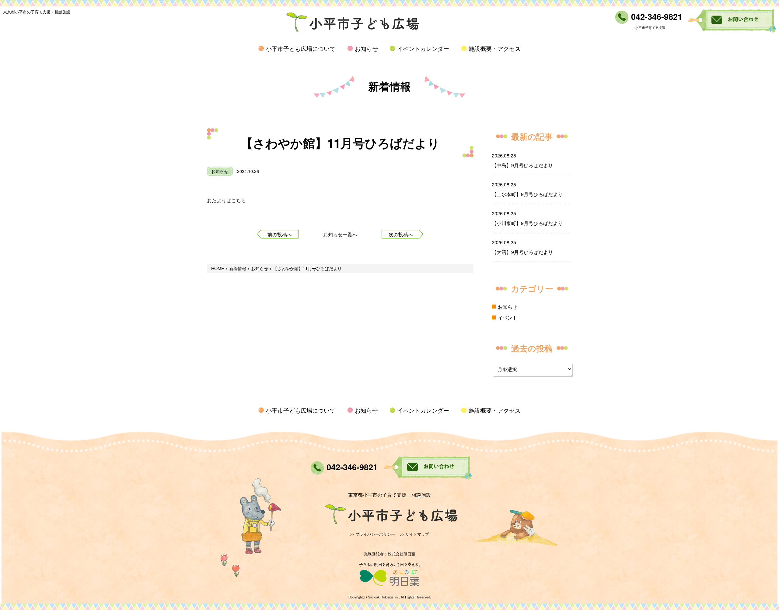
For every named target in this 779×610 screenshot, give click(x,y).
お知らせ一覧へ (340, 234)
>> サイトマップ (414, 534)
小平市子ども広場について (300, 48)
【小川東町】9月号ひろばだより (527, 223)
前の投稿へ (279, 234)
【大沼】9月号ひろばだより (522, 252)
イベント (507, 317)
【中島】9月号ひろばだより (522, 165)
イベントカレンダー (423, 48)
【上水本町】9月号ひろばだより (527, 194)
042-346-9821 (655, 16)
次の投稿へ (401, 234)
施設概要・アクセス (495, 48)
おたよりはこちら (226, 200)
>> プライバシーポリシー (372, 534)
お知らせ (366, 48)
